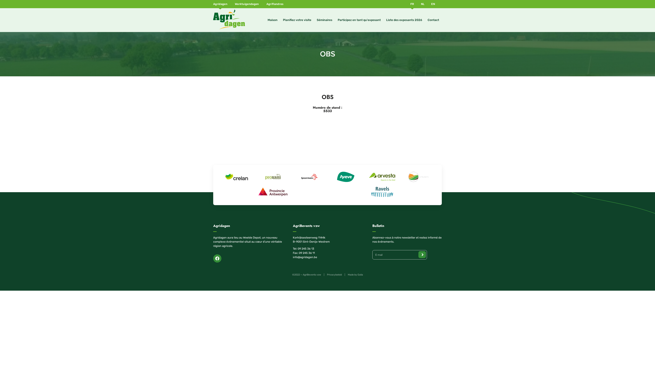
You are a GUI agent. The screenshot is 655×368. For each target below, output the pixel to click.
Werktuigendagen (247, 4)
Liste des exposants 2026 (404, 20)
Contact (433, 20)
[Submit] (422, 254)
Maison (273, 20)
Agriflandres (275, 4)
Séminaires (324, 20)
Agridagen (220, 4)
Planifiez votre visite (297, 20)
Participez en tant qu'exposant (359, 20)
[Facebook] (217, 258)
